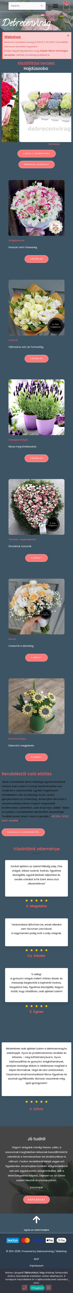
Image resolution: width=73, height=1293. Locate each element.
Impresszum (36, 1265)
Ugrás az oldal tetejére (36, 1229)
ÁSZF (36, 1259)
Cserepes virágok (18, 439)
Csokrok (13, 340)
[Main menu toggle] (55, 5)
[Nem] (68, 1280)
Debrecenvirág (26, 24)
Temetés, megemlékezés (22, 539)
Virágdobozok (16, 240)
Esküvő (12, 639)
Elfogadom (37, 1288)
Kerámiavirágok (17, 738)
